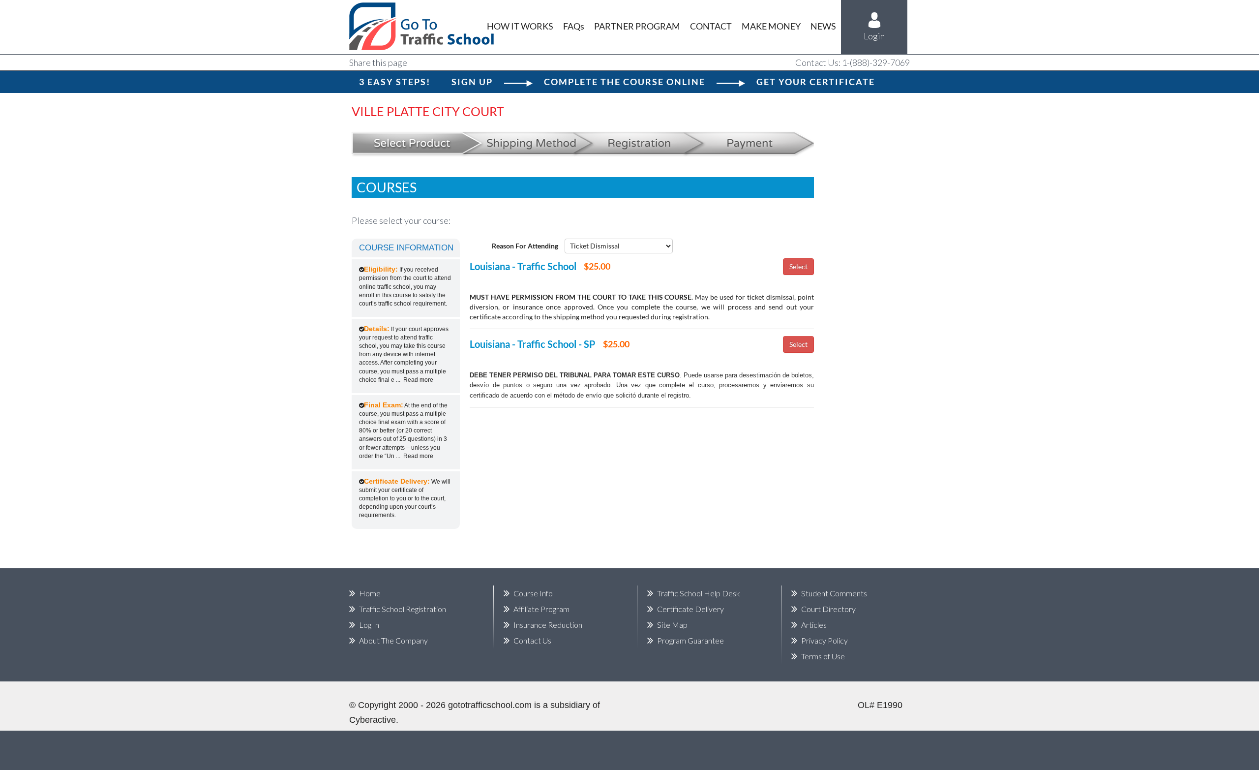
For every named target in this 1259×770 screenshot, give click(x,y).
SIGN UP (472, 81)
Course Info (533, 593)
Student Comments (834, 593)
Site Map (672, 624)
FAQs (573, 26)
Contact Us (532, 640)
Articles (814, 624)
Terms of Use (823, 656)
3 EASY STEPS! (394, 81)
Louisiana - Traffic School (523, 266)
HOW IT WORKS (520, 26)
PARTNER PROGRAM (637, 26)
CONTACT (711, 26)
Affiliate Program (541, 609)
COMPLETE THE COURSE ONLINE (624, 81)
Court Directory (828, 609)
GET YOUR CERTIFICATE (815, 81)
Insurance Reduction (547, 624)
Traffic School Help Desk (698, 593)
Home (370, 593)
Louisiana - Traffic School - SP (533, 344)
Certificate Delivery (690, 609)
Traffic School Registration (402, 609)
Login (874, 36)
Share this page (378, 62)
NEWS (823, 26)
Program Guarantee (690, 640)
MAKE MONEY (771, 26)
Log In (369, 624)
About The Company (393, 640)
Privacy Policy (824, 640)
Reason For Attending (525, 246)
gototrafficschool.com (490, 705)
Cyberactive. (373, 720)
